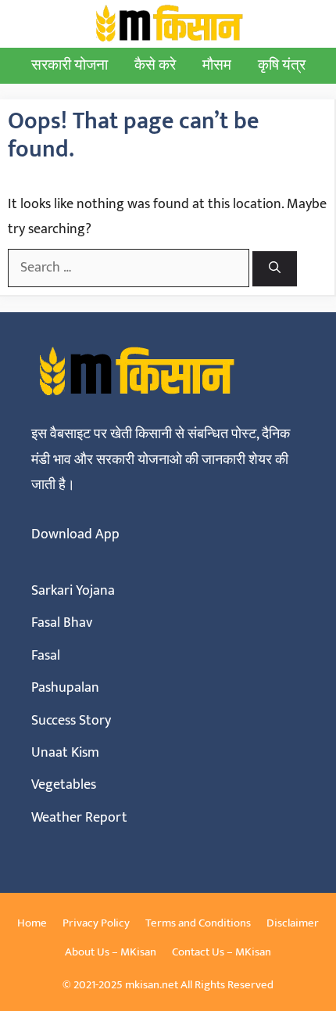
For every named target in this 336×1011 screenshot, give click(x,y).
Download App (75, 534)
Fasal (45, 655)
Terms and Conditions (198, 923)
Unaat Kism (65, 753)
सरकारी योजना (69, 65)
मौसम (216, 65)
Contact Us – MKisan (221, 952)
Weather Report (79, 817)
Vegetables (63, 785)
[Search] (274, 268)
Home (32, 923)
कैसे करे (155, 65)
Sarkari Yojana (73, 591)
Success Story (71, 720)
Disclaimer (292, 923)
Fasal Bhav (61, 623)
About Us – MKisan (110, 952)
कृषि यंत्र (282, 65)
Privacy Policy (96, 923)
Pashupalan (65, 688)
